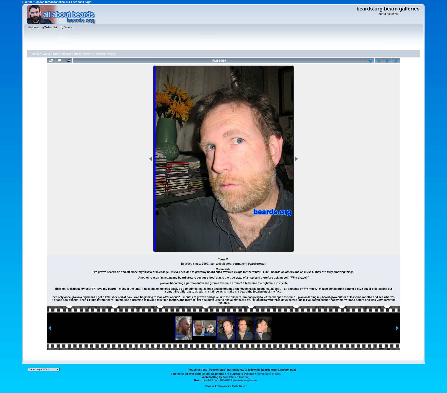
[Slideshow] (68, 60)
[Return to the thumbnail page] (51, 60)
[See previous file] (379, 60)
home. (232, 380)
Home (36, 54)
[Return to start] (370, 60)
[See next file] (387, 60)
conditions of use (268, 374)
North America (62, 54)
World (46, 54)
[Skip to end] (396, 60)
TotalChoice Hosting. (236, 377)
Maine (112, 54)
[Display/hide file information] (59, 60)
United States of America (89, 54)
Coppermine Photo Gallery (232, 386)
